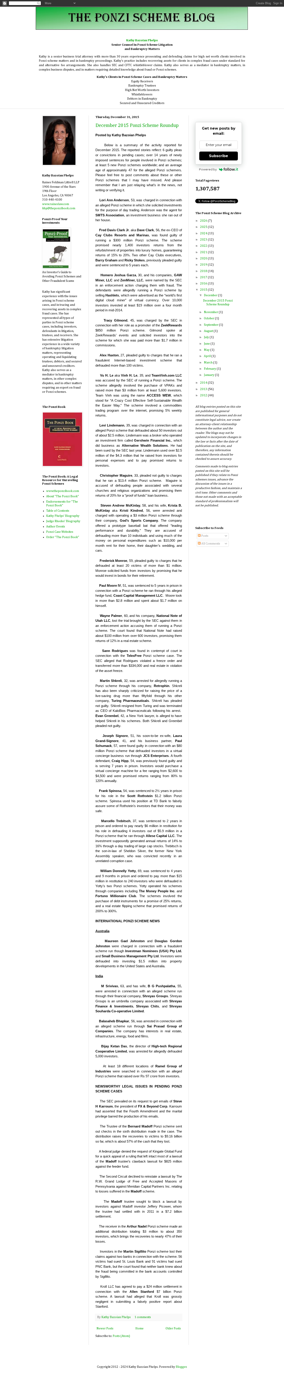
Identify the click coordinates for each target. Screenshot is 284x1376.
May (207, 349)
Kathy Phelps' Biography (62, 515)
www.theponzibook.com (62, 491)
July (207, 337)
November (211, 312)
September (211, 324)
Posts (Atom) (121, 1336)
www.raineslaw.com (55, 204)
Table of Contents (57, 510)
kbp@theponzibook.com (58, 208)
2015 (204, 289)
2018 (204, 271)
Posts (204, 535)
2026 (204, 220)
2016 (204, 283)
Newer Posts (105, 1328)
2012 (204, 395)
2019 (204, 264)
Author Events (55, 526)
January (209, 375)
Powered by (208, 169)
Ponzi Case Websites (59, 531)
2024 (204, 233)
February (210, 368)
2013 (204, 389)
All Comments (210, 543)
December (211, 295)
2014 (204, 382)
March (208, 362)
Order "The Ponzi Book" (62, 537)
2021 (204, 252)
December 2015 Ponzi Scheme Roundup (137, 125)
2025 (204, 227)
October (209, 318)
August (209, 331)
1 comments (142, 1317)
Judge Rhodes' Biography (63, 521)
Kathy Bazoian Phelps (116, 1317)
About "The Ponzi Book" (62, 496)
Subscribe (218, 156)
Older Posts (173, 1328)
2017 (204, 277)
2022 (204, 245)
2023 (204, 239)
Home (139, 1328)
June (207, 343)
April (207, 356)
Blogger (181, 1366)
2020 (204, 258)
